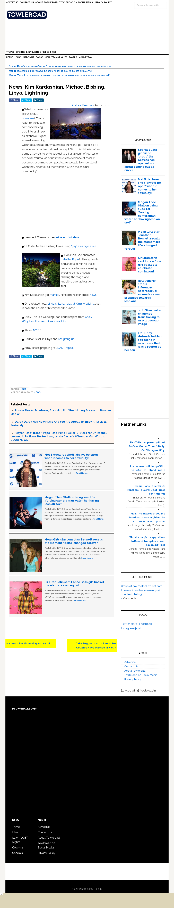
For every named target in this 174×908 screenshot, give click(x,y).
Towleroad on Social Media (140, 675)
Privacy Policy (132, 679)
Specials (17, 853)
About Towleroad (134, 670)
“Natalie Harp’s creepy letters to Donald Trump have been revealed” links (147, 541)
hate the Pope (70, 259)
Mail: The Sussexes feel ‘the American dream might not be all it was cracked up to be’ (146, 517)
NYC (36, 330)
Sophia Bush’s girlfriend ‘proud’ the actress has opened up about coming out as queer (60, 66)
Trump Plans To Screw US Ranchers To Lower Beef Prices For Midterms (146, 490)
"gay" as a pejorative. (84, 246)
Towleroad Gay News (88, 15)
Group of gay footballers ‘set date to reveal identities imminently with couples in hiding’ (141, 590)
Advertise (130, 662)
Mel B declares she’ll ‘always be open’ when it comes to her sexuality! (50, 70)
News (23, 389)
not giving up (66, 339)
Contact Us (131, 666)
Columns (17, 847)
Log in (98, 889)
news (93, 294)
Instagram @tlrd (131, 628)
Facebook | (146, 624)
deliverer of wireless (66, 237)
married (54, 294)
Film (15, 832)
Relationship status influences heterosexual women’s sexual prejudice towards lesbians (142, 291)
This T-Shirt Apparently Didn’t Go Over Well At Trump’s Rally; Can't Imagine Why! (146, 446)
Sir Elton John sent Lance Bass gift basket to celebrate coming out (74, 583)
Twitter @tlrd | (130, 624)
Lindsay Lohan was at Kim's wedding (71, 303)
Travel (16, 826)
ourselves (28, 118)
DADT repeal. (65, 347)
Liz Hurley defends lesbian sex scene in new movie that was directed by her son (143, 341)
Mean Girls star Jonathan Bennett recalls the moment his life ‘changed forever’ (74, 541)
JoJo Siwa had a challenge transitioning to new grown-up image (149, 317)
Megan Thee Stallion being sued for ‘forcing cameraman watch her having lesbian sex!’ (59, 75)
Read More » (82, 473)
